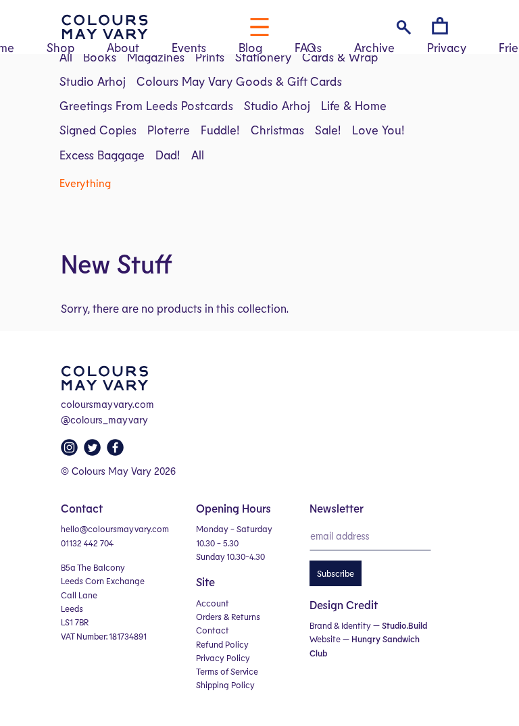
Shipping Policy (225, 684)
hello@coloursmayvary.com (115, 528)
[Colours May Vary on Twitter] (94, 451)
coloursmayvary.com (107, 404)
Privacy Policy (223, 657)
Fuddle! (220, 129)
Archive (374, 47)
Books (99, 56)
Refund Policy (222, 644)
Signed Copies (98, 129)
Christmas (277, 129)
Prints (209, 56)
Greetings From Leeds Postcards (146, 105)
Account (212, 603)
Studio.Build (404, 625)
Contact (212, 630)
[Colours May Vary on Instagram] (71, 451)
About (123, 47)
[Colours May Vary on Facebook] (117, 451)
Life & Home (354, 105)
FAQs (308, 47)
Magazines (155, 56)
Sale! (328, 129)
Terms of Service (227, 671)
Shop (60, 47)
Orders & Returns (228, 616)
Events (189, 47)
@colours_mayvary (104, 419)
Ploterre (168, 129)
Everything (85, 182)
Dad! (167, 154)
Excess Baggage (102, 154)
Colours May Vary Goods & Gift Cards (239, 81)
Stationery (263, 56)
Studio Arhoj (92, 81)
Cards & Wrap (340, 56)
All (65, 56)
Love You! (378, 129)
